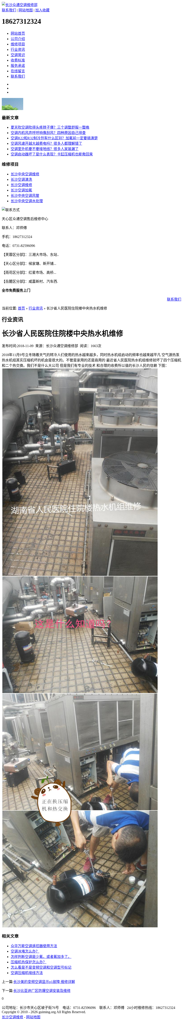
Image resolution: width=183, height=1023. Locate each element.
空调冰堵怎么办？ (25, 951)
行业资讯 (18, 49)
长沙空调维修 (21, 185)
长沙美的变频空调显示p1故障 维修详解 (44, 982)
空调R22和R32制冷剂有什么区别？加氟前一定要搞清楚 (54, 138)
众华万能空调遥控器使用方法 (34, 946)
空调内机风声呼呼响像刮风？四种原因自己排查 (48, 133)
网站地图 (26, 10)
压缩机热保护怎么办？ (28, 962)
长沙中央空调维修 (25, 174)
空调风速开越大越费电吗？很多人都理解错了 (46, 143)
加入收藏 (42, 10)
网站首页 (18, 33)
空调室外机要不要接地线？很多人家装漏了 (45, 149)
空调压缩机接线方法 (27, 973)
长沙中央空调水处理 (27, 201)
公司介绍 (18, 39)
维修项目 (18, 44)
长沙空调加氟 (21, 190)
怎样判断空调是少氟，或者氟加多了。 (41, 957)
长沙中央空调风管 (25, 195)
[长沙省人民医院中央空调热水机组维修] (80, 926)
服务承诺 (18, 66)
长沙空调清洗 (21, 179)
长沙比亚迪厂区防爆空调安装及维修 (42, 991)
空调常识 (18, 55)
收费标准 (18, 60)
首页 (21, 308)
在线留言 (18, 71)
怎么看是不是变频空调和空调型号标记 (41, 967)
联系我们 (9, 10)
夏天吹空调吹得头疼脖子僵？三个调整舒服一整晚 (50, 127)
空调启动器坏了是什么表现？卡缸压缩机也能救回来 (52, 154)
